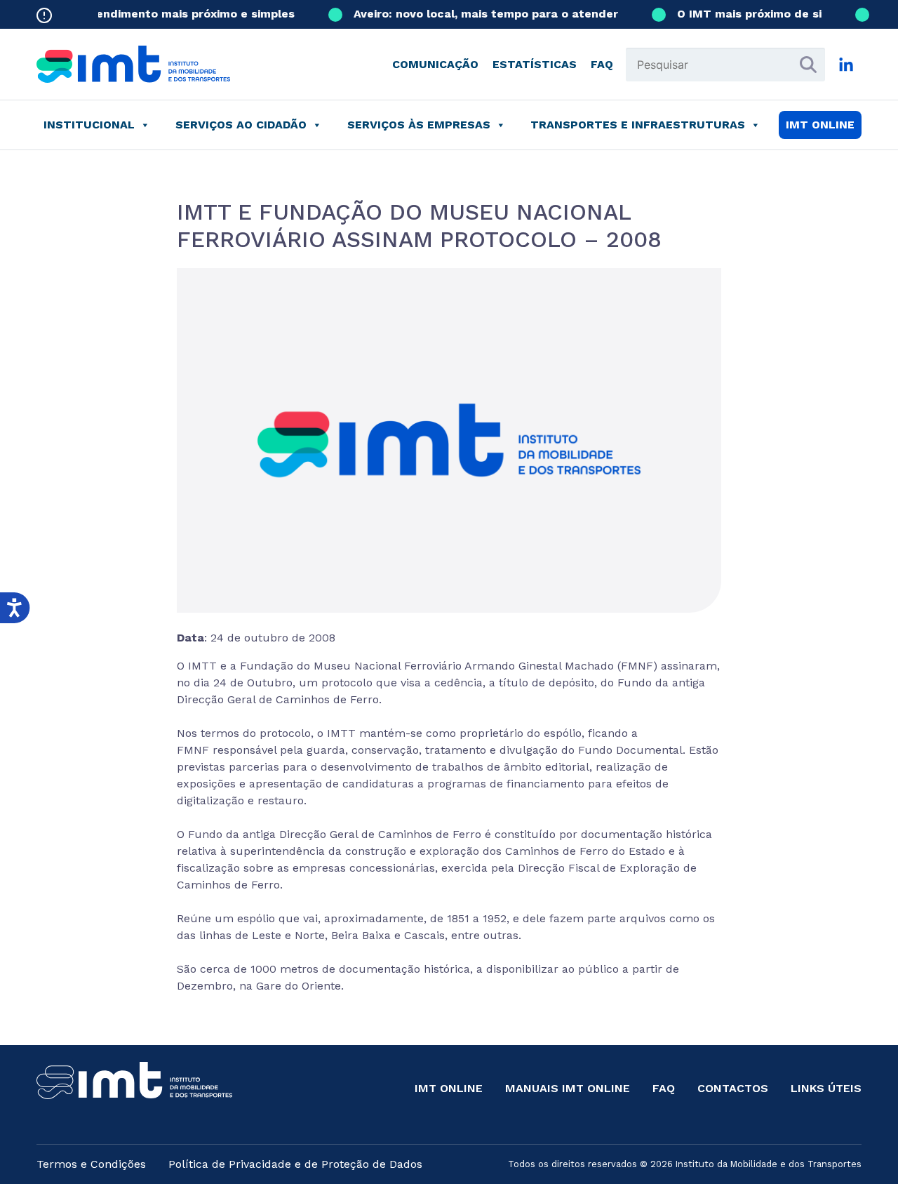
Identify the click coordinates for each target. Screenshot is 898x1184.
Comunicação (435, 64)
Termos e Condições (91, 1164)
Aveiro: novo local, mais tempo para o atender (476, 13)
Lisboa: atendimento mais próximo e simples (158, 13)
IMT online (820, 124)
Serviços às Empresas (418, 124)
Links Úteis (826, 1088)
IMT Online (449, 1088)
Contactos (732, 1088)
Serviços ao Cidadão (241, 124)
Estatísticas (534, 64)
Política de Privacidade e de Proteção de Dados (295, 1164)
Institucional (89, 124)
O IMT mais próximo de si (740, 13)
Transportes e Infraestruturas (637, 124)
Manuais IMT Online (567, 1088)
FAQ (602, 64)
